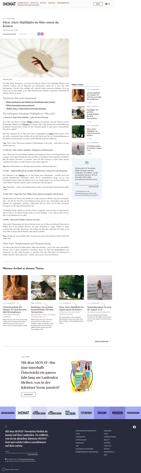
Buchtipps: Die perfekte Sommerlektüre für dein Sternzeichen (93, 114)
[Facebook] (38, 34)
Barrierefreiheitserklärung (87, 452)
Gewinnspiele (63, 3)
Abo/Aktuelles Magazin (28, 5)
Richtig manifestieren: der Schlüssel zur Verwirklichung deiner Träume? (30, 102)
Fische (51, 134)
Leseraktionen (110, 437)
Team (78, 434)
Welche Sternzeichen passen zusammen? (20, 105)
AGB (77, 446)
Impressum (80, 443)
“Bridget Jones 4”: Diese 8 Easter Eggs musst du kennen (26, 108)
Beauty (107, 440)
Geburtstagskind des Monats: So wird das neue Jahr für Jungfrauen (94, 96)
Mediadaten (80, 437)
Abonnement (28, 394)
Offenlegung (81, 440)
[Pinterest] (42, 34)
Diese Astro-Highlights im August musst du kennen (93, 132)
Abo (105, 455)
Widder (30, 122)
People (43, 3)
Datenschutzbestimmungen (82, 193)
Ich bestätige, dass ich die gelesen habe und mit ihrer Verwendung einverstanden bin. (86, 193)
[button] (3, 469)
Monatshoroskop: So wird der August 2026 (94, 148)
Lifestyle (34, 3)
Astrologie (11, 18)
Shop (98, 4)
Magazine (108, 431)
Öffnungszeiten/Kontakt (86, 431)
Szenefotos (23, 3)
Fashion (51, 3)
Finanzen (26, 124)
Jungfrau (21, 175)
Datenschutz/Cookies (84, 449)
